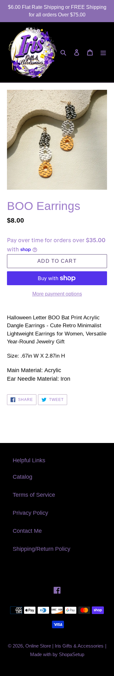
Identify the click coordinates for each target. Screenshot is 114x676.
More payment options (57, 294)
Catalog (22, 477)
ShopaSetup (71, 654)
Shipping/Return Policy (41, 549)
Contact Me (27, 531)
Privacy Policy (30, 513)
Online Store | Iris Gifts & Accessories (64, 645)
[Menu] (103, 52)
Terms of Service (34, 495)
